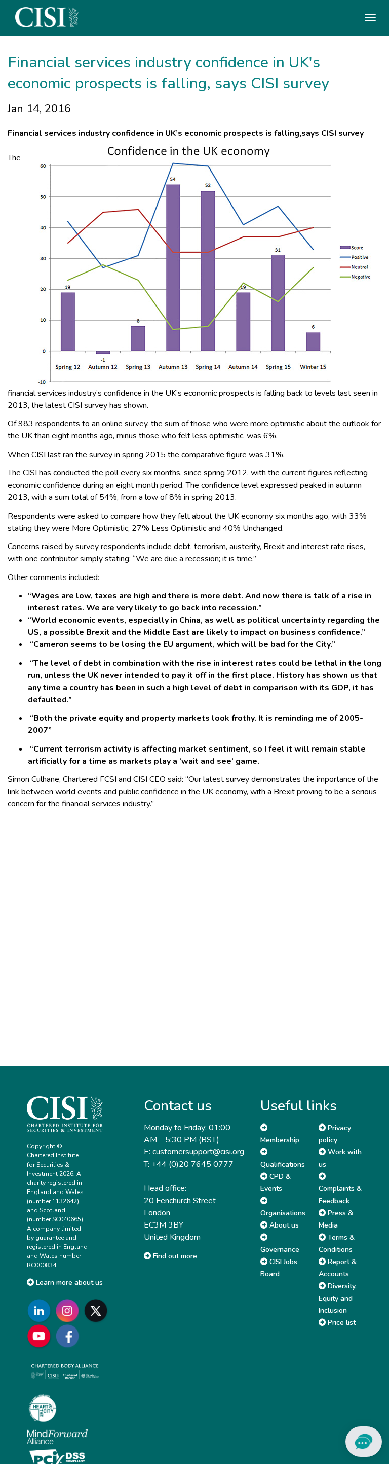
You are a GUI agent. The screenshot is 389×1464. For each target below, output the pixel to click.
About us (283, 1225)
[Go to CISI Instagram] (69, 1310)
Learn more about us (68, 1282)
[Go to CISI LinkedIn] (41, 1310)
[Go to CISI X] (98, 1310)
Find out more (174, 1256)
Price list (341, 1322)
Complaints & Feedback (340, 1195)
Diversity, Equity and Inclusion (338, 1298)
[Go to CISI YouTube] (41, 1336)
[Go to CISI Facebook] (69, 1336)
